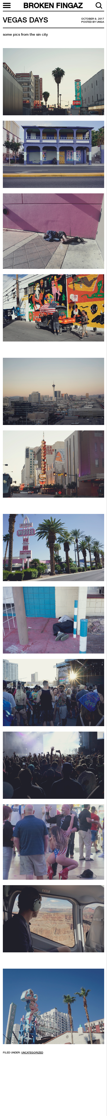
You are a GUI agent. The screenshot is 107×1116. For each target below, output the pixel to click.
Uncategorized (32, 1052)
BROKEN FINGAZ (53, 5)
